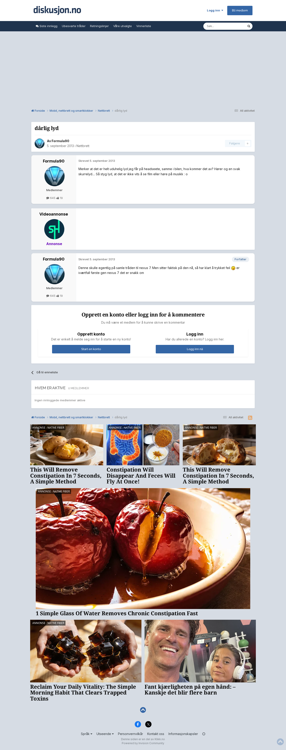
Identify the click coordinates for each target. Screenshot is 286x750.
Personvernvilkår (130, 734)
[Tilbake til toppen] (143, 710)
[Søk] (248, 26)
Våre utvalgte (122, 26)
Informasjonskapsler (183, 734)
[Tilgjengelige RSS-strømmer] (250, 418)
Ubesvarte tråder (74, 26)
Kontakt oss (155, 734)
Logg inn (214, 10)
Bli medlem (240, 10)
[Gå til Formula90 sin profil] (39, 143)
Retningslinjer (99, 26)
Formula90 (60, 141)
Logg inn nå (195, 349)
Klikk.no (160, 739)
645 (52, 198)
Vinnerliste (143, 26)
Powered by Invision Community (143, 743)
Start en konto (91, 349)
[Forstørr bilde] (233, 268)
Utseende (104, 734)
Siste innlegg (48, 26)
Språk (85, 734)
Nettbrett (82, 146)
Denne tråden (232, 26)
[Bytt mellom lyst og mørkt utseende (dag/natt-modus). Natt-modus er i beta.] (203, 734)
